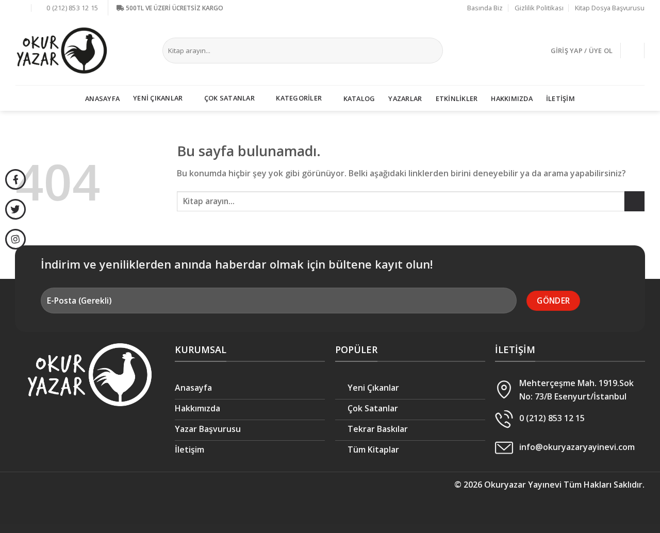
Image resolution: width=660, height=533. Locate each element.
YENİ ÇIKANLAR (158, 98)
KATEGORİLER (299, 98)
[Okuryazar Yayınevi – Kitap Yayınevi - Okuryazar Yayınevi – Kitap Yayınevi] (61, 50)
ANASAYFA (102, 98)
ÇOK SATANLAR (229, 98)
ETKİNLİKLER (457, 98)
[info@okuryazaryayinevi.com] (20, 7)
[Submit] (433, 50)
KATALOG (359, 98)
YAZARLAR (405, 98)
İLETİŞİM (560, 98)
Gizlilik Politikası (539, 7)
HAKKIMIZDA (512, 98)
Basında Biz (485, 7)
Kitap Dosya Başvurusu (610, 7)
